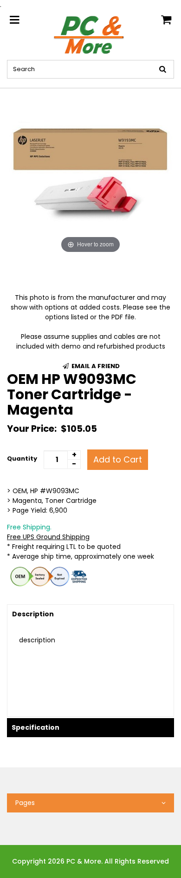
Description (33, 614)
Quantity (22, 458)
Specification (35, 727)
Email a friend (95, 366)
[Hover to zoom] (90, 171)
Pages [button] (25, 802)
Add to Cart (117, 459)
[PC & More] (90, 34)
